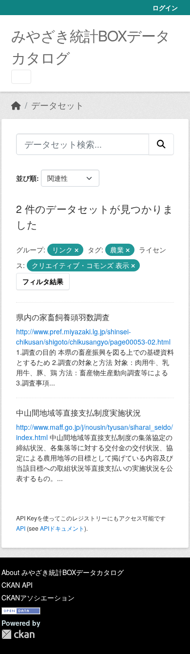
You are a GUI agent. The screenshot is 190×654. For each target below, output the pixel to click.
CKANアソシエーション (38, 597)
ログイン (165, 7)
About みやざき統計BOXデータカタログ (62, 572)
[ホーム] (16, 105)
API (20, 528)
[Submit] (161, 144)
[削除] (76, 250)
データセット (57, 105)
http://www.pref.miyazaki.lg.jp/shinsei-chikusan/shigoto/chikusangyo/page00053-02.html (93, 336)
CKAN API (17, 585)
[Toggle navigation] (21, 77)
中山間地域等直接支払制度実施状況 (78, 412)
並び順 (26, 178)
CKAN (18, 634)
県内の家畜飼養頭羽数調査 (63, 317)
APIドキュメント (62, 528)
